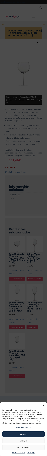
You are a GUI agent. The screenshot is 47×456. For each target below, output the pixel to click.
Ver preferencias (23, 447)
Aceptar (23, 434)
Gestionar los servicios (23, 427)
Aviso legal (31, 453)
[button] (43, 405)
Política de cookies (18, 453)
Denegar (23, 441)
